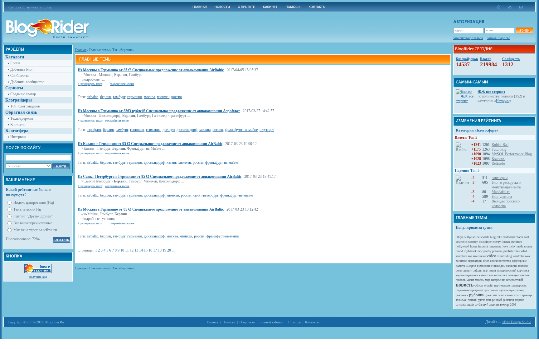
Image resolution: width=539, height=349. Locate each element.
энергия (494, 304)
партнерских (519, 285)
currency (473, 241)
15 (146, 250)
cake (499, 237)
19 (164, 250)
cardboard (509, 237)
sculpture (461, 256)
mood (459, 251)
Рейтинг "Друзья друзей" (33, 216)
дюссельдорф (187, 129)
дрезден (169, 129)
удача (481, 300)
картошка (471, 275)
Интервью (18, 137)
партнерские (502, 285)
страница (526, 295)
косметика (500, 275)
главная (523, 265)
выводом (499, 265)
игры (492, 270)
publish (508, 251)
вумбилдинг (485, 265)
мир (487, 280)
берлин (105, 97)
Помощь (294, 322)
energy (497, 241)
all (474, 237)
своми (509, 295)
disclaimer (485, 241)
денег (459, 270)
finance (506, 241)
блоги (494, 260)
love (505, 246)
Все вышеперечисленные (32, 223)
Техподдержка (21, 118)
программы (491, 290)
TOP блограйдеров (25, 106)
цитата (461, 304)
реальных (462, 295)
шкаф (470, 304)
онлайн (488, 285)
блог (486, 260)
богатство (504, 260)
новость (464, 284)
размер (520, 290)
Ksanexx (498, 159)
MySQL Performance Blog (512, 154)
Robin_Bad (500, 144)
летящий (513, 275)
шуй (485, 304)
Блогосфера (486, 130)
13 (136, 250)
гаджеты (511, 265)
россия (176, 97)
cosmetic (461, 241)
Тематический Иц (27, 209)
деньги (468, 270)
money (528, 246)
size (475, 256)
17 (155, 250)
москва (149, 97)
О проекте (247, 322)
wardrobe (518, 256)
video (491, 255)
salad (524, 251)
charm (519, 237)
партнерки (499, 178)
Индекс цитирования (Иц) (33, 202)
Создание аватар (23, 94)
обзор (478, 285)
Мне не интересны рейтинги (35, 230)
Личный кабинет (271, 322)
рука (488, 295)
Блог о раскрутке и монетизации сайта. (507, 184)
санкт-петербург (205, 195)
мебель (479, 280)
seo (470, 256)
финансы (508, 300)
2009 (513, 304)
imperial (483, 246)
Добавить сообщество (27, 82)
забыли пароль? (498, 38)
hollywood (462, 246)
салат (501, 295)
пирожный (462, 290)
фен (488, 300)
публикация (507, 290)
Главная (80, 50)
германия (134, 97)
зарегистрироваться (468, 38)
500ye (468, 237)
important (495, 246)
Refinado (498, 163)
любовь (461, 280)
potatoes (497, 251)
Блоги (15, 63)
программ (476, 290)
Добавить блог (21, 69)
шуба (478, 304)
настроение (498, 280)
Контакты (17, 124)
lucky (512, 246)
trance (482, 256)
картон (460, 275)
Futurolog (499, 149)
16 (150, 250)
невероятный (514, 280)
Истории (502, 101)
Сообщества (19, 75)
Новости (228, 322)
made (520, 246)
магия (470, 280)
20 (169, 250)
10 (122, 250)
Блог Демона (502, 196)
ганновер (137, 129)
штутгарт (267, 129)
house (473, 246)
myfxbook (470, 251)
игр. (485, 270)
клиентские (486, 275)
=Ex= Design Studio (516, 322)
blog (493, 237)
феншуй (497, 300)
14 (141, 250)
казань (172, 162)
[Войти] (524, 30)
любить (525, 275)
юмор (504, 304)
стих (517, 295)
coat (526, 237)
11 (127, 250)
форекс (519, 300)
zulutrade (461, 260)
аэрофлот (94, 129)
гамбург (119, 97)
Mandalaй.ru (501, 192)
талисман (461, 300)
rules (517, 251)
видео (471, 265)
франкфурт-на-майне (241, 129)
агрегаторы (475, 260)
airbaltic (92, 97)
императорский (506, 270)
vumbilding (504, 256)
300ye (459, 237)
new (480, 251)
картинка (523, 270)
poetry (487, 251)
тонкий (472, 300)
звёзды (477, 270)
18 (160, 250)
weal (528, 256)
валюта (460, 265)
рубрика (476, 294)
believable (483, 237)
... (173, 250)
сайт (494, 295)
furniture (516, 241)
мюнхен (163, 97)
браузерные (519, 260)
